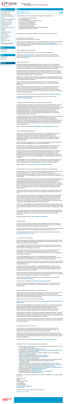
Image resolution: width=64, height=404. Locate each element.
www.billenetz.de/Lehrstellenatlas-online (41, 280)
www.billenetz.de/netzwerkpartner (39, 368)
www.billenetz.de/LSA (26, 278)
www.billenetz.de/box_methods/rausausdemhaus (45, 339)
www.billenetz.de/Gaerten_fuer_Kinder (26, 233)
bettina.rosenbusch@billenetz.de (49, 44)
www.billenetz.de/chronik (36, 369)
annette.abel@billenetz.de (29, 54)
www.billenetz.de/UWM (34, 126)
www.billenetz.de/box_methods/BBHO (43, 371)
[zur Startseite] (31, 6)
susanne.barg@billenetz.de (29, 56)
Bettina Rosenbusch (21, 13)
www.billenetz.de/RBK (45, 301)
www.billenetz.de (20, 387)
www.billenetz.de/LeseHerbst (41, 216)
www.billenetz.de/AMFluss (55, 94)
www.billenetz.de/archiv (36, 372)
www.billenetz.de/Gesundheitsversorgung (42, 164)
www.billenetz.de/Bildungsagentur (25, 97)
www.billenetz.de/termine (29, 347)
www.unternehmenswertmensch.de (50, 126)
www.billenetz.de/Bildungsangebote (27, 354)
